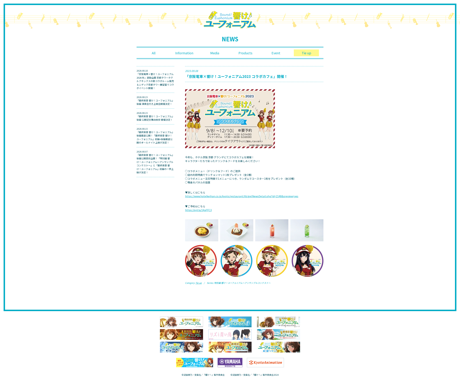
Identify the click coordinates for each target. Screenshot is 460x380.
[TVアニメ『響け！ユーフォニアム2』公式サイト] (181, 347)
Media (214, 53)
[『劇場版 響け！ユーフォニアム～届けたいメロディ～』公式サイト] (278, 334)
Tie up (306, 53)
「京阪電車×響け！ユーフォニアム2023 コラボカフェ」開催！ (236, 76)
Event (276, 53)
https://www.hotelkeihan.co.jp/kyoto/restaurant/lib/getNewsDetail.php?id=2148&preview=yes (241, 196)
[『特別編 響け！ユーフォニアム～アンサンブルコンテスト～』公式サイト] (278, 321)
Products (245, 53)
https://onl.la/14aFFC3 (198, 210)
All (153, 53)
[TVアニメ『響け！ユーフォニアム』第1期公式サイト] (278, 347)
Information (184, 53)
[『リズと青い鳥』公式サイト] (230, 334)
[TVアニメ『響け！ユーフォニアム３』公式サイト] (230, 321)
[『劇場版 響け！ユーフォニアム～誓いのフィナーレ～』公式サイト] (181, 334)
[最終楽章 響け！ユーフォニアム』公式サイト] (181, 321)
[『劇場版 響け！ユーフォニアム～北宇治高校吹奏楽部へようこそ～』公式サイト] (230, 347)
